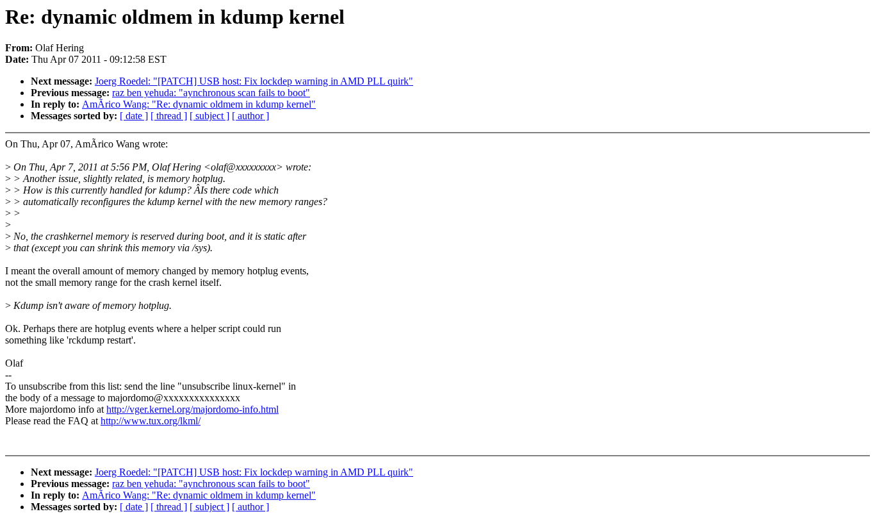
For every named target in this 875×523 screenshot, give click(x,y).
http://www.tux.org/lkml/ (150, 420)
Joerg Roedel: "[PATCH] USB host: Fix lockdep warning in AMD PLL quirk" (254, 81)
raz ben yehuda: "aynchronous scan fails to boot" (211, 92)
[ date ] (134, 115)
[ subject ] (209, 115)
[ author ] (250, 115)
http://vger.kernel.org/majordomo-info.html (192, 409)
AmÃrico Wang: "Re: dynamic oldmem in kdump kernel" (199, 104)
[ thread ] (169, 115)
